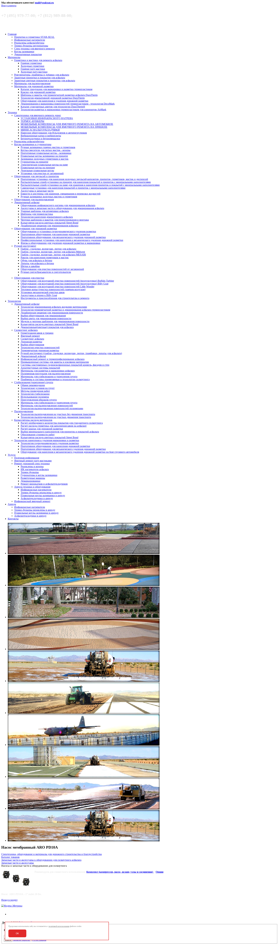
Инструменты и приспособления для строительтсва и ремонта (55, 298)
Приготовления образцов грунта (39, 399)
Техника (12, 112)
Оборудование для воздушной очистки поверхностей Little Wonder (57, 286)
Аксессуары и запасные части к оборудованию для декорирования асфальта (62, 208)
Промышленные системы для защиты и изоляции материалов (55, 362)
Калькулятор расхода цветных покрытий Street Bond (49, 222)
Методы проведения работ (35, 391)
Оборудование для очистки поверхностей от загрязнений (52, 269)
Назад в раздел (9, 900)
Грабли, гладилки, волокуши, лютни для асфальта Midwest (53, 251)
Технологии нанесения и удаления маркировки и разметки (46, 440)
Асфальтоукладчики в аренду (37, 498)
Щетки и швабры (30, 266)
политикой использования (59, 926)
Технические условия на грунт (38, 388)
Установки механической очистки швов (43, 292)
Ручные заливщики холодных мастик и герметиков (49, 196)
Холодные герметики (32, 66)
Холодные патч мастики (34, 71)
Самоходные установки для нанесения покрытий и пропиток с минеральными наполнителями (73, 188)
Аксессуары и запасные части (37, 190)
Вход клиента (8, 5)
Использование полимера (35, 396)
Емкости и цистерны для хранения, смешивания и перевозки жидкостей (60, 193)
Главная (12, 34)
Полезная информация (26, 457)
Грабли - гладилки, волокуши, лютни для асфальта (48, 248)
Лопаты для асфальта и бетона (37, 263)
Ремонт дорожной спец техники (32, 463)
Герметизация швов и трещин (37, 333)
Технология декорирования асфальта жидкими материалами (54, 306)
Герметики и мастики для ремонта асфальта (38, 60)
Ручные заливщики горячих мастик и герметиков (48, 147)
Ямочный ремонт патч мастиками (33, 460)
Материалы (14, 57)
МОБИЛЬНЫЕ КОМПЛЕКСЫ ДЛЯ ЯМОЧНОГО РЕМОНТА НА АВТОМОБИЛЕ (67, 124)
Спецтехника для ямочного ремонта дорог (37, 115)
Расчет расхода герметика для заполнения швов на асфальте (54, 425)
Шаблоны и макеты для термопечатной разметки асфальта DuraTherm (59, 95)
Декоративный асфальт (27, 202)
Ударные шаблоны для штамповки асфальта (45, 211)
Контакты (13, 518)
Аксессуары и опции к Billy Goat (39, 295)
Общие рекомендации (33, 385)
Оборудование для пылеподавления (34, 199)
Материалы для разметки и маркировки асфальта (48, 370)
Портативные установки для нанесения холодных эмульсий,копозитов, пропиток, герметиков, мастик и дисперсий (84, 179)
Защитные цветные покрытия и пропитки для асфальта (44, 80)
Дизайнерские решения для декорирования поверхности (52, 312)
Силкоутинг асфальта (26, 330)
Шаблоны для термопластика (37, 214)
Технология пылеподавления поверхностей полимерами (52, 408)
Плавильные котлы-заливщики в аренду (43, 495)
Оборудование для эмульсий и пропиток (36, 176)
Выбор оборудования (32, 344)
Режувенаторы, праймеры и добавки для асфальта (41, 74)
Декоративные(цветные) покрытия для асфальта (47, 327)
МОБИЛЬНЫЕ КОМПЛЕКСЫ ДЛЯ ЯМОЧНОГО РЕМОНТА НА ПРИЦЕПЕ (64, 127)
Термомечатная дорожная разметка (40, 350)
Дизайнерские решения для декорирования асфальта (49, 225)
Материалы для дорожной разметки (34, 86)
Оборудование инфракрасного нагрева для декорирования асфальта (58, 205)
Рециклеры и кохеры (32, 466)
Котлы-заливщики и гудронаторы (32, 144)
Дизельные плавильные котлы (37, 170)
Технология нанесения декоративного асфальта (47, 217)
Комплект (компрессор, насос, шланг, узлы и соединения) (120, 872)
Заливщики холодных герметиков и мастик (44, 159)
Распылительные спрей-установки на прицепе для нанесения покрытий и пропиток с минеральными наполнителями (86, 182)
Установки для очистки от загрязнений (42, 173)
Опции (159, 872)
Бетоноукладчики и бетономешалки (40, 138)
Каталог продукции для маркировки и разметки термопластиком (56, 89)
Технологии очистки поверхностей (40, 347)
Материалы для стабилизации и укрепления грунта (49, 376)
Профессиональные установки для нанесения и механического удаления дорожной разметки (72, 240)
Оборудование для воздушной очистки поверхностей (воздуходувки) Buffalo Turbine (67, 280)
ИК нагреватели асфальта (35, 469)
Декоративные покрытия (28, 54)
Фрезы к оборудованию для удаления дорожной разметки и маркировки (60, 243)
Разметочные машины (33, 478)
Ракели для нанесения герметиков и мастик (45, 257)
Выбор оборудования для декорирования (43, 315)
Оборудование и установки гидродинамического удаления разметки (58, 231)
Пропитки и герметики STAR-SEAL (34, 37)
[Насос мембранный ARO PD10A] (18, 879)
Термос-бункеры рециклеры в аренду (41, 492)
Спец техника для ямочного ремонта (34, 48)
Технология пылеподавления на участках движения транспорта (56, 417)
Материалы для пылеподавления (32, 83)
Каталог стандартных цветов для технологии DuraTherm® (53, 106)
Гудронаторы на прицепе (34, 161)
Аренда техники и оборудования (32, 486)
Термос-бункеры (30, 472)
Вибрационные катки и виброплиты (41, 135)
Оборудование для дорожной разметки (35, 228)
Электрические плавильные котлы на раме (44, 164)
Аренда (12, 504)
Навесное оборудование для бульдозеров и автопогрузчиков (54, 132)
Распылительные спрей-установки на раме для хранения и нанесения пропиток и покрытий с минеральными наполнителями (90, 185)
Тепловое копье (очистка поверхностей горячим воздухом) (53, 289)
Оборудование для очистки (29, 277)
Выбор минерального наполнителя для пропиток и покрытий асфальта (60, 431)
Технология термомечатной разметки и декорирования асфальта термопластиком (65, 309)
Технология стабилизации (35, 394)
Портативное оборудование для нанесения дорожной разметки (55, 234)
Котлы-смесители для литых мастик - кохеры (45, 150)
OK (17, 933)
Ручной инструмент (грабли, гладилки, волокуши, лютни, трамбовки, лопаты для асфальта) (71, 353)
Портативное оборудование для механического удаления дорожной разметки (63, 237)
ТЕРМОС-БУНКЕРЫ (32, 121)
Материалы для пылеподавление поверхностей (47, 405)
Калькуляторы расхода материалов (33, 420)
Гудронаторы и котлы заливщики (39, 475)
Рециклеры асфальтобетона (29, 42)
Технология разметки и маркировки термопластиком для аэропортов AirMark (63, 109)
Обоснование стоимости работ (38, 434)
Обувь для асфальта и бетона (36, 260)
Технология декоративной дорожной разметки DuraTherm (53, 98)
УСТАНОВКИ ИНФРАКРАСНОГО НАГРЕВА (47, 118)
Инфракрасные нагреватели (29, 40)
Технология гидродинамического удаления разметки (50, 443)
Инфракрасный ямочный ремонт (32, 501)
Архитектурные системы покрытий (40, 367)
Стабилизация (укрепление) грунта (33, 382)
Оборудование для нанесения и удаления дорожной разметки (54, 100)
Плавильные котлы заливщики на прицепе (44, 156)
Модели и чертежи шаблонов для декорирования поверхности (55, 321)
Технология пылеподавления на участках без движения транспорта (58, 414)
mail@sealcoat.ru (44, 2)
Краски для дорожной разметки (38, 92)
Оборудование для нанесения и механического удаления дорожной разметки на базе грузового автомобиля (80, 452)
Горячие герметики (31, 63)
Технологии (14, 301)
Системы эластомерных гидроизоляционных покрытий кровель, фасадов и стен (65, 365)
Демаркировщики (30, 481)
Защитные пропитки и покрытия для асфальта (39, 77)
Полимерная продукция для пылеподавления (46, 373)
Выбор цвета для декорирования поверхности (46, 318)
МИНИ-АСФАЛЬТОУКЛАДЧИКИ (40, 129)
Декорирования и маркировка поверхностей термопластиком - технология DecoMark (68, 103)
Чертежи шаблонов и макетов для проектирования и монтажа (55, 219)
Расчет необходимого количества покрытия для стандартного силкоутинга (62, 423)
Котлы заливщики (24, 51)
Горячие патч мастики (33, 69)
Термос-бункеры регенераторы (31, 45)
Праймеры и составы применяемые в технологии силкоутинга (55, 379)
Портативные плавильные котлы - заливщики (46, 153)
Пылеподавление (23, 411)
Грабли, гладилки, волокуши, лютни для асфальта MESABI (53, 254)
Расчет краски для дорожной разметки (42, 428)
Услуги (12, 454)
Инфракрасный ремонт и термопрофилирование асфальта (52, 359)
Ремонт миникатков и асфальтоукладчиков (44, 483)
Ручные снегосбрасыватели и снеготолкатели (46, 272)
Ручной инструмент (25, 246)
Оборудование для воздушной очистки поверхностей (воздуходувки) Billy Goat (64, 283)
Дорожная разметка (31, 341)
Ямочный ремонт (30, 336)
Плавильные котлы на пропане (38, 167)
